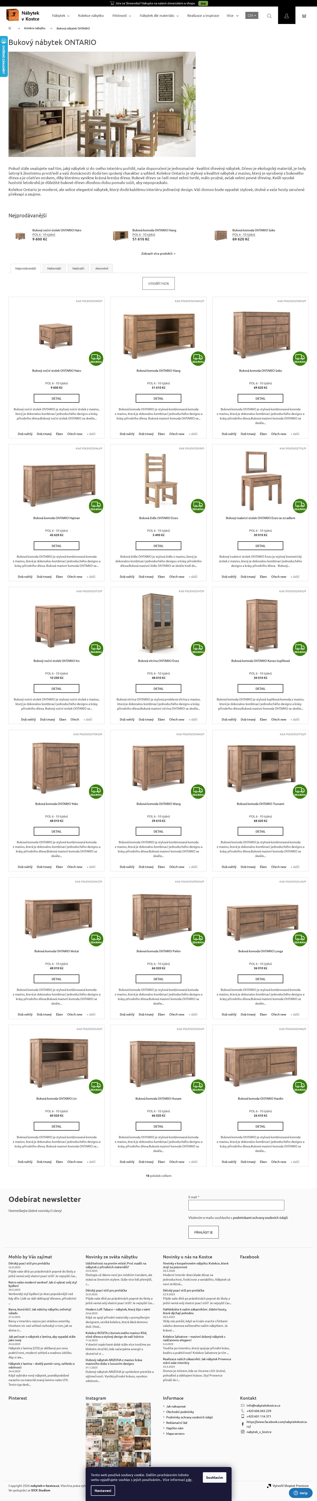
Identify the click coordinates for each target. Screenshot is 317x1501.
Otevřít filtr (158, 283)
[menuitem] (61, 15)
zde (189, 1479)
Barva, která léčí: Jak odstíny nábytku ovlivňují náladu (39, 1311)
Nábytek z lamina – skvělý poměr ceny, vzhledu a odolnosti (41, 1365)
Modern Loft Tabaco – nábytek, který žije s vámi (118, 1309)
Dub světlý (25, 434)
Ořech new (74, 434)
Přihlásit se (203, 1232)
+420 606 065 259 (259, 1411)
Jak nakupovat (176, 1406)
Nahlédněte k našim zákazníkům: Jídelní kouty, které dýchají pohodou (195, 1311)
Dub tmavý (44, 434)
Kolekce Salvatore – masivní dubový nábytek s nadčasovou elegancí (194, 1338)
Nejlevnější (54, 268)
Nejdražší (78, 268)
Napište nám (174, 1428)
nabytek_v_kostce (259, 1432)
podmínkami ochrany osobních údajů (260, 1217)
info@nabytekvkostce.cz (263, 1405)
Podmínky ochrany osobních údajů (189, 1417)
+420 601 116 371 (259, 1416)
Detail (56, 398)
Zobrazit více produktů (157, 253)
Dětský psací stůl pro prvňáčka (29, 1263)
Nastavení (103, 1490)
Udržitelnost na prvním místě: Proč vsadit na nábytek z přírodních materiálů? (116, 1265)
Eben (59, 434)
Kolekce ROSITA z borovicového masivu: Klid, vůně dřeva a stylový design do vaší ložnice (116, 1334)
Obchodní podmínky (180, 1412)
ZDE (203, 3)
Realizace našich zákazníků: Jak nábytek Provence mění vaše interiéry (197, 1361)
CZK (251, 15)
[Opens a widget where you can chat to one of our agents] (301, 1493)
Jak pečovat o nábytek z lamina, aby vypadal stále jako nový (42, 1338)
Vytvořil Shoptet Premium (291, 1485)
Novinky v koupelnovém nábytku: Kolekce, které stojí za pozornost (196, 1265)
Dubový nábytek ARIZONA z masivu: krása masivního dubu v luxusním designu (114, 1361)
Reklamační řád (176, 1422)
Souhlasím (214, 1477)
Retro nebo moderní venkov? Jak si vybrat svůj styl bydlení (42, 1284)
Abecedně (101, 268)
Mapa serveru (175, 1433)
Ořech (75, 719)
